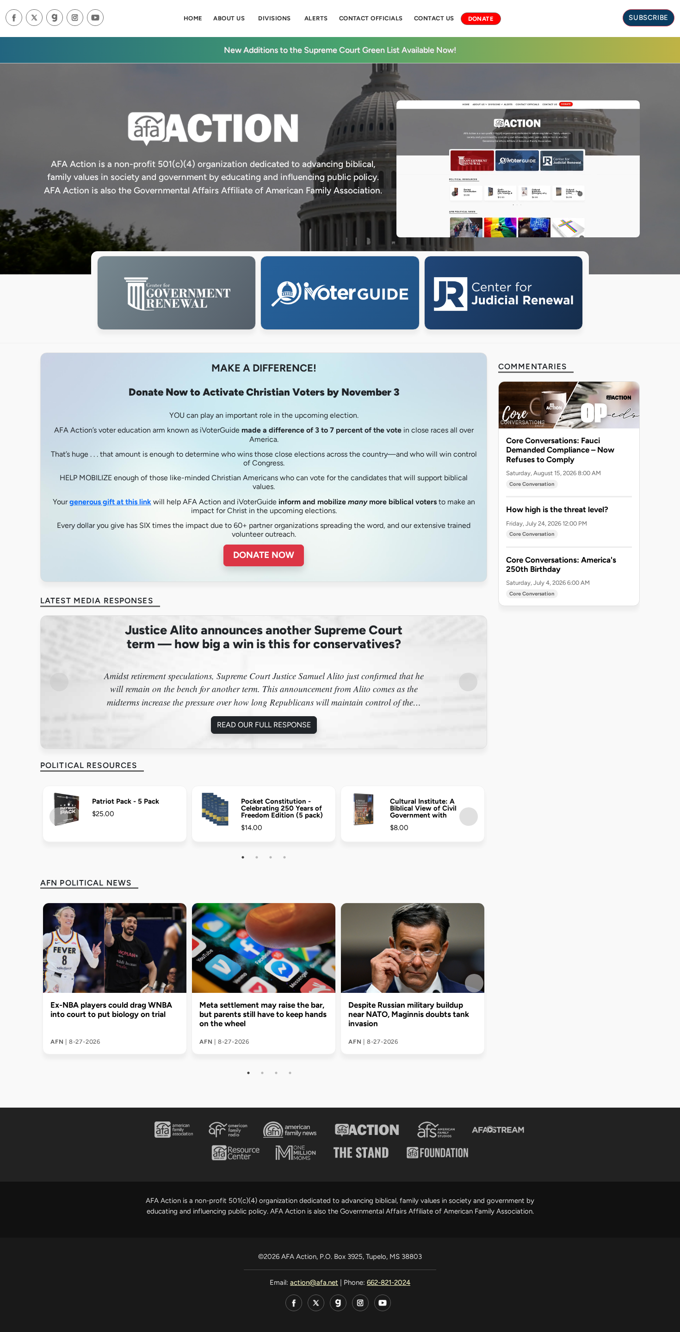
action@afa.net (314, 1282)
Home (193, 18)
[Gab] (54, 17)
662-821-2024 (388, 1282)
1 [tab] (242, 857)
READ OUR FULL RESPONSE (264, 724)
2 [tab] (256, 857)
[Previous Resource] (58, 816)
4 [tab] (284, 857)
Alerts (316, 18)
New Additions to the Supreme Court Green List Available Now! (340, 50)
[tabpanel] (264, 682)
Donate (481, 18)
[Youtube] (95, 17)
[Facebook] (14, 17)
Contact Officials (371, 18)
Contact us (434, 18)
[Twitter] (34, 17)
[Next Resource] (468, 816)
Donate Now (263, 555)
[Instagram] (75, 17)
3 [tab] (270, 857)
